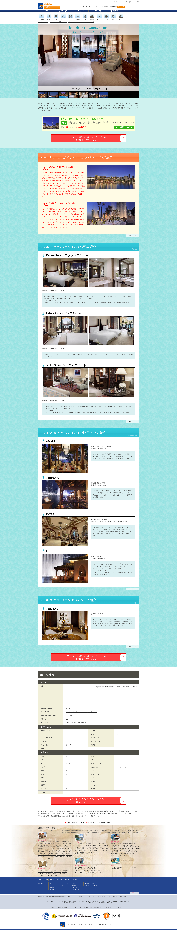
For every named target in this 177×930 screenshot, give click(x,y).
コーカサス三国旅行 (46, 858)
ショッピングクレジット (91, 885)
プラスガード (75, 883)
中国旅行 (80, 850)
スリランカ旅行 (80, 849)
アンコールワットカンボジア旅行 (98, 845)
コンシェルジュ (75, 885)
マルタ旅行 (53, 843)
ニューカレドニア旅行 (80, 868)
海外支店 (82, 6)
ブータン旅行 (96, 849)
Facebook (79, 902)
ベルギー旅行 (63, 848)
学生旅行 (52, 889)
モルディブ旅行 (78, 867)
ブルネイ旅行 (91, 852)
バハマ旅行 (113, 847)
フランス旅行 (41, 841)
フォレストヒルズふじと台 (91, 883)
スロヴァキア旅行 (54, 850)
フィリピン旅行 (85, 845)
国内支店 (88, 6)
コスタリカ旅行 (132, 850)
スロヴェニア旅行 (63, 850)
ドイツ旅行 (47, 843)
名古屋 (62, 879)
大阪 (58, 879)
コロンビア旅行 (125, 852)
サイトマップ (80, 907)
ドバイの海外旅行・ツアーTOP (74, 822)
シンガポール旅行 (97, 847)
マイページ (121, 6)
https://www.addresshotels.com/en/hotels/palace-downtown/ (81, 712)
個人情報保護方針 (125, 901)
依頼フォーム (113, 907)
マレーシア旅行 (96, 844)
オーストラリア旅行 (92, 868)
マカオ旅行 (101, 850)
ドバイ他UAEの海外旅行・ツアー (58, 22)
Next (136, 57)
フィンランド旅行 (44, 845)
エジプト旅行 (65, 870)
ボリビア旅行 (135, 847)
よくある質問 (113, 6)
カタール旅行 (57, 872)
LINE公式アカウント (90, 902)
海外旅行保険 (62, 901)
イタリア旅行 (48, 841)
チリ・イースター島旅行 (134, 848)
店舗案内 (58, 907)
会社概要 (53, 907)
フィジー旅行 (93, 867)
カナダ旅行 (132, 843)
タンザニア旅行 (61, 873)
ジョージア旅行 (54, 853)
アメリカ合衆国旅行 (116, 843)
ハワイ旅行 (113, 867)
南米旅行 (113, 855)
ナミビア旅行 (41, 875)
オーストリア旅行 (55, 846)
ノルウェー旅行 (63, 845)
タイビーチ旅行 (87, 844)
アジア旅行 (77, 853)
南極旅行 (126, 855)
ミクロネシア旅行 (115, 868)
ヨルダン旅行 (49, 872)
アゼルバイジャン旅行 (64, 853)
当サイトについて (98, 907)
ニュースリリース (71, 907)
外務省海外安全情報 (98, 901)
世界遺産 (52, 887)
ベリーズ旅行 (133, 852)
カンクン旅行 (121, 845)
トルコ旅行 (50, 870)
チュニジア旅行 (42, 872)
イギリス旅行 (63, 841)
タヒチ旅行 (86, 867)
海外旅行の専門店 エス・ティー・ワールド (99, 822)
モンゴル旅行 (83, 852)
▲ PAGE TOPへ (133, 235)
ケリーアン (64, 885)
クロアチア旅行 (48, 848)
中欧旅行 (57, 856)
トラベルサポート (52, 901)
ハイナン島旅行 (93, 850)
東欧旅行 (62, 856)
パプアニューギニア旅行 (89, 872)
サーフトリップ (54, 885)
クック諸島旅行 (100, 872)
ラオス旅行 (84, 847)
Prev (40, 57)
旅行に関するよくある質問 (106, 902)
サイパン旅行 (127, 867)
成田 (54, 879)
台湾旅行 (102, 849)
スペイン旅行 (56, 841)
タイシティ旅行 (78, 844)
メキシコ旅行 (114, 845)
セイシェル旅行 (78, 872)
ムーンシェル (64, 883)
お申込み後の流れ (88, 907)
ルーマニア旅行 (64, 851)
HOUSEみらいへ (76, 887)
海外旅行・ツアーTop (43, 22)
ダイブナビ (52, 883)
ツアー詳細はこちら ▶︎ (124, 127)
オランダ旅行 (56, 848)
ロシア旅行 (47, 853)
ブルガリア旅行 (56, 851)
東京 (51, 879)
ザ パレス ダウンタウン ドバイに (86, 138)
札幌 (76, 879)
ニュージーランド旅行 (80, 870)
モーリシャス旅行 (98, 870)
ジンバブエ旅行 (49, 875)
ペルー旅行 (128, 847)
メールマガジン (96, 6)
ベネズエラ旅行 (123, 850)
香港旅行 (90, 847)
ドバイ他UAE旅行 (42, 870)
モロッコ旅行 (57, 870)
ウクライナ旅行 (61, 855)
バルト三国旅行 (50, 856)
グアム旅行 (120, 867)
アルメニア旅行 (42, 855)
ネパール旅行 (88, 849)
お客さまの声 (105, 6)
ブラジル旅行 (114, 848)
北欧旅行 (43, 856)
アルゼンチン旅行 (122, 848)
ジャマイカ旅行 (121, 847)
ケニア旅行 (64, 872)
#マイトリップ (64, 887)
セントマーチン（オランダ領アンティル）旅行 (122, 853)
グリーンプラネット (77, 889)
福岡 (66, 879)
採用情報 (64, 907)
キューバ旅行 (129, 845)
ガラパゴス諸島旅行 (116, 852)
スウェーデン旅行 (54, 845)
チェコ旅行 (47, 846)
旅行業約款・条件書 (69, 902)
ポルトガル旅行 (61, 843)
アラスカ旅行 (125, 843)
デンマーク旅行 (45, 850)
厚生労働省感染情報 (112, 901)
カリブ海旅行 (119, 855)
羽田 (69, 879)
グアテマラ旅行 (114, 850)
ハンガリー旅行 (64, 846)
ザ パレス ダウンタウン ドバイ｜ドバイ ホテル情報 (81, 22)
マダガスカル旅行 (42, 873)
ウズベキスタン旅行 (51, 855)
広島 (73, 879)
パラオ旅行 (134, 867)
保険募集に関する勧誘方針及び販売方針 (80, 901)
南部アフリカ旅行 (52, 873)
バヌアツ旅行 (90, 870)
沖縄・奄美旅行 (85, 853)
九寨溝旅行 (86, 850)
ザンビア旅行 (57, 875)
